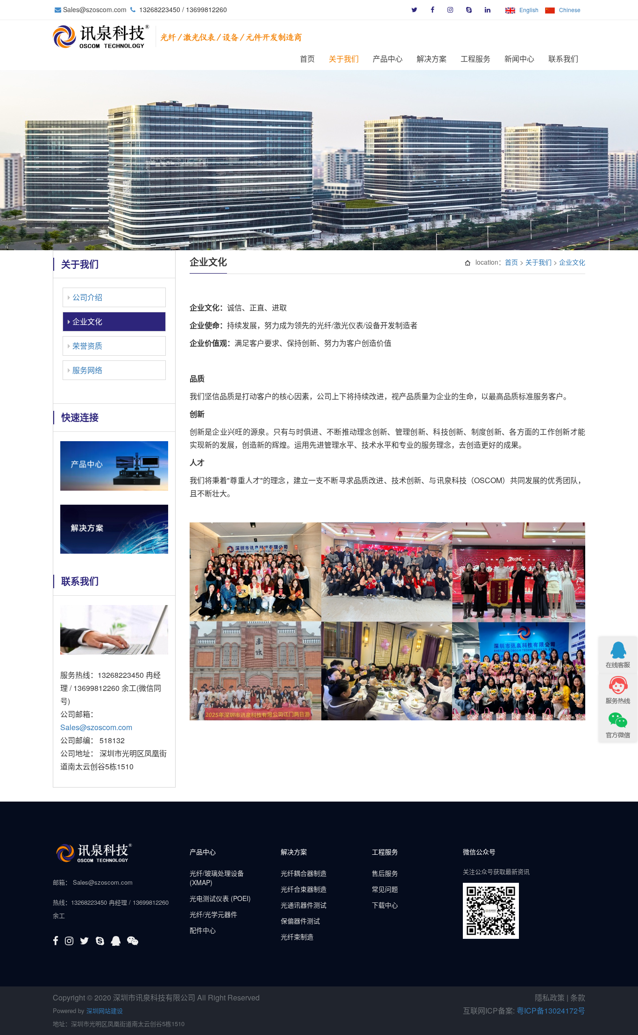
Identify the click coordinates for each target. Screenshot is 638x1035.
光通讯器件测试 (303, 904)
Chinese (570, 10)
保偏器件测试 (300, 920)
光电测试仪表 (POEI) (220, 898)
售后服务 (385, 873)
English (529, 10)
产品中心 (388, 59)
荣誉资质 (87, 345)
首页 (307, 59)
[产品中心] (114, 464)
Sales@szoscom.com (95, 9)
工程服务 (475, 59)
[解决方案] (114, 527)
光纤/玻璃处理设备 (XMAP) (217, 877)
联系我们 (563, 59)
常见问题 (385, 889)
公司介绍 (87, 297)
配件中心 (203, 930)
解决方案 (432, 59)
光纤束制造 (297, 936)
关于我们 (344, 59)
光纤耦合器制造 (303, 873)
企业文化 (87, 321)
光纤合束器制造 (303, 889)
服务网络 (87, 370)
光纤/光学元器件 (213, 914)
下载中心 (385, 904)
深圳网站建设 (104, 1010)
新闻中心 (519, 59)
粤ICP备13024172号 (551, 1010)
